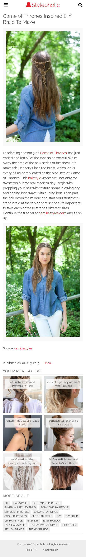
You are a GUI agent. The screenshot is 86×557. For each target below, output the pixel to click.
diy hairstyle (13, 520)
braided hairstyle (16, 511)
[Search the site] (80, 5)
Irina (48, 363)
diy (59, 516)
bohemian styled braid (20, 507)
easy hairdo (51, 520)
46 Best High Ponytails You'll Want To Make (63, 384)
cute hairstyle (42, 516)
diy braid (72, 516)
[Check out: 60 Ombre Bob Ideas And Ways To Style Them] (63, 471)
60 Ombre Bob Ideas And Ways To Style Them (63, 461)
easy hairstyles (15, 525)
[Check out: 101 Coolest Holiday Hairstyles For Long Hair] (22, 471)
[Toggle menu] (6, 5)
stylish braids (14, 529)
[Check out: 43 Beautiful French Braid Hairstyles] (63, 433)
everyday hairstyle (44, 525)
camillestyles (23, 348)
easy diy (32, 520)
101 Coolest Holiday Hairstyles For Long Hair (22, 461)
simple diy (69, 525)
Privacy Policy (50, 550)
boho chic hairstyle (54, 507)
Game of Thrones (53, 153)
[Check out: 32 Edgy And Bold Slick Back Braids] (22, 433)
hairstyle (34, 178)
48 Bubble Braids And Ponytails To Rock (22, 384)
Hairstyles (20, 503)
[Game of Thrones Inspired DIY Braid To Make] (43, 140)
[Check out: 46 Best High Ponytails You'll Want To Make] (63, 394)
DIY (6, 503)
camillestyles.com (52, 213)
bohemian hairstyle (46, 503)
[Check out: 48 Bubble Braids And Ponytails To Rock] (22, 394)
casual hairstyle (46, 511)
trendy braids (38, 529)
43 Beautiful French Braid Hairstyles (63, 422)
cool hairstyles (15, 516)
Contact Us (31, 550)
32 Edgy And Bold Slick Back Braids (22, 422)
